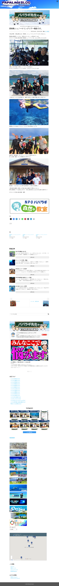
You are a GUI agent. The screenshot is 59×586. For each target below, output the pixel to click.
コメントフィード (14, 569)
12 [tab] (35, 26)
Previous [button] (11, 17)
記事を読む (32, 257)
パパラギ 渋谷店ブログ (15, 395)
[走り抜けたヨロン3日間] (12, 288)
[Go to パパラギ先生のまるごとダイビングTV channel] (13, 335)
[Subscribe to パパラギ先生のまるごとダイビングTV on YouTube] (45, 334)
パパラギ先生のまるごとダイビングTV (26, 332)
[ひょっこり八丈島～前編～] (12, 262)
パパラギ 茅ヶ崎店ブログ (16, 397)
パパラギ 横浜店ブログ (15, 383)
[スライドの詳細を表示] (29, 17)
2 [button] (29, 371)
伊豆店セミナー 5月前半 (21, 268)
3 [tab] (23, 26)
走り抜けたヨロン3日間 (21, 286)
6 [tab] (27, 26)
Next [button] (48, 17)
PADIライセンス (14, 576)
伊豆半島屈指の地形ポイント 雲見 (24, 277)
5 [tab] (26, 26)
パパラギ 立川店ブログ (15, 388)
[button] (48, 354)
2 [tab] (22, 26)
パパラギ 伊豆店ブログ (15, 390)
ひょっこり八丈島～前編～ (22, 260)
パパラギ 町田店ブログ (15, 385)
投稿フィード (13, 567)
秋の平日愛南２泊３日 (21, 251)
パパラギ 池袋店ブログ (15, 380)
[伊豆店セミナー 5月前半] (12, 271)
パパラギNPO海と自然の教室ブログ (18, 402)
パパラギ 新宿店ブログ (15, 382)
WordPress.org (14, 571)
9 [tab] (31, 26)
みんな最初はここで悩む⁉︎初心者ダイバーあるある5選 (20, 362)
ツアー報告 (46, 31)
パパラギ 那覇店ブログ (15, 392)
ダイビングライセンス (15, 578)
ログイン (12, 566)
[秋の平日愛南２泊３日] (12, 254)
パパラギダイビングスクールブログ (18, 400)
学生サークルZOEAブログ (16, 403)
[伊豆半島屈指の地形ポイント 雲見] (12, 280)
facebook (12, 437)
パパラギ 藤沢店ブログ (15, 387)
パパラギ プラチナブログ (16, 398)
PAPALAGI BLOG (31, 584)
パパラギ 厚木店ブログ (15, 393)
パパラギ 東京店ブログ (15, 378)
